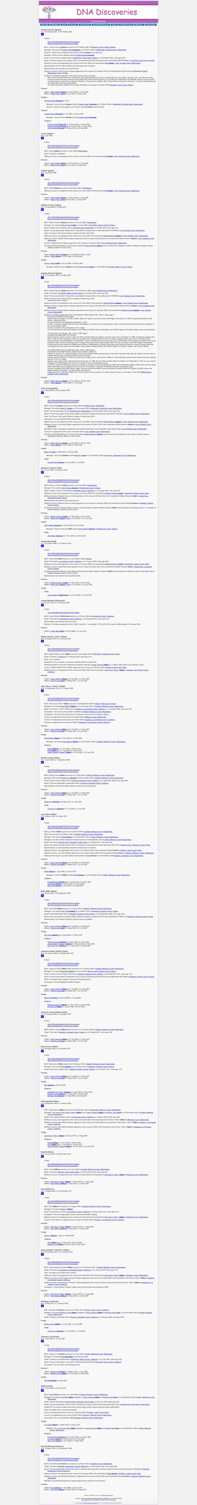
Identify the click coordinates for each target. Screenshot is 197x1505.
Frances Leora (56, 1094)
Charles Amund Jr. (58, 126)
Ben (66, 1067)
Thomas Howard (57, 942)
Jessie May (57, 631)
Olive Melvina (68, 706)
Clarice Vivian (68, 225)
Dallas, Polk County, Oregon (105, 704)
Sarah (56, 256)
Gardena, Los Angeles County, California (90, 709)
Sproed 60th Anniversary (101, 24)
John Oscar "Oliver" (114, 670)
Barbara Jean (56, 1096)
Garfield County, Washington (101, 1464)
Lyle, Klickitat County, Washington (128, 63)
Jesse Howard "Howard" (59, 752)
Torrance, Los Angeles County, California (109, 1220)
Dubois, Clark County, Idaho (116, 667)
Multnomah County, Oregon (90, 488)
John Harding (69, 488)
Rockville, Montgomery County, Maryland (73, 1466)
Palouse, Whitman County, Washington (140, 853)
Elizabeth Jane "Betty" (59, 1092)
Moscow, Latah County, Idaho (68, 1172)
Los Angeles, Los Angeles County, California (74, 1270)
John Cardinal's (87, 1503)
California (61, 657)
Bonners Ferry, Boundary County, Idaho (73, 842)
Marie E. (66, 408)
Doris (67, 1357)
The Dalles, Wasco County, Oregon (102, 225)
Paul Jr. (53, 1243)
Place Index (73, 24)
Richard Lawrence (57, 1005)
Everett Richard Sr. (57, 882)
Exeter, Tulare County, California (97, 1310)
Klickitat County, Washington (83, 228)
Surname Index (85, 24)
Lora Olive (67, 1397)
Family (114, 24)
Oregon (89, 559)
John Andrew (58, 92)
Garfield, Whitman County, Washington (109, 706)
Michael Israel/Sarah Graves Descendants (63, 44)
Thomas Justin (70, 50)
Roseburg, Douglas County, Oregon (105, 911)
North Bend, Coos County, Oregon (85, 58)
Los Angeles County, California (70, 561)
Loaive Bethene (58, 595)
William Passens (114, 493)
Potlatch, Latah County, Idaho (131, 850)
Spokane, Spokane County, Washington (128, 856)
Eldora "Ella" (58, 94)
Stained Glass (150, 24)
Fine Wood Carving (126, 24)
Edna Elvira (67, 971)
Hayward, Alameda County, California (85, 781)
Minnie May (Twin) (60, 518)
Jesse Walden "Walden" (59, 944)
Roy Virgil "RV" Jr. (57, 946)
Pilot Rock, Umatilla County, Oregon (107, 654)
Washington (83, 151)
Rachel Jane (57, 681)
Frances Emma (57, 124)
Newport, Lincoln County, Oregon (103, 47)
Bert (110, 63)
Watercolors (139, 24)
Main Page (45, 24)
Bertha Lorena (69, 1313)
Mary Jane (54, 886)
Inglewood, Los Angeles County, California (94, 722)
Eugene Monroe (93, 246)
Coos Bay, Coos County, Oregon (142, 60)
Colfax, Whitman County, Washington (104, 837)
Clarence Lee (56, 809)
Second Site (94, 1503)
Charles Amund (85, 55)
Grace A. (67, 1209)
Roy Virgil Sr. (69, 911)
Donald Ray (55, 1007)
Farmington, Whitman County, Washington (105, 1110)
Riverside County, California (83, 491)
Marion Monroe (112, 236)
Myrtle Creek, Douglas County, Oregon (102, 971)
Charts (64, 24)
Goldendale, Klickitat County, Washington (111, 50)
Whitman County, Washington (95, 717)
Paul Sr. (53, 750)
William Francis (130, 310)
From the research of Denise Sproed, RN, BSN (95, 1498)
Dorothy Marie (56, 462)
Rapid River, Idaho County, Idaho (137, 493)
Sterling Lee (68, 778)
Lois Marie (54, 884)
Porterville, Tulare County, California (84, 1359)
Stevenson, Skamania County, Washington (106, 408)
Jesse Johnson (100, 665)
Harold (53, 749)
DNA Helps (55, 24)
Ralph (66, 837)
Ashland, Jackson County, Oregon (90, 974)
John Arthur (55, 536)
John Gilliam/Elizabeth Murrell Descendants (63, 42)
